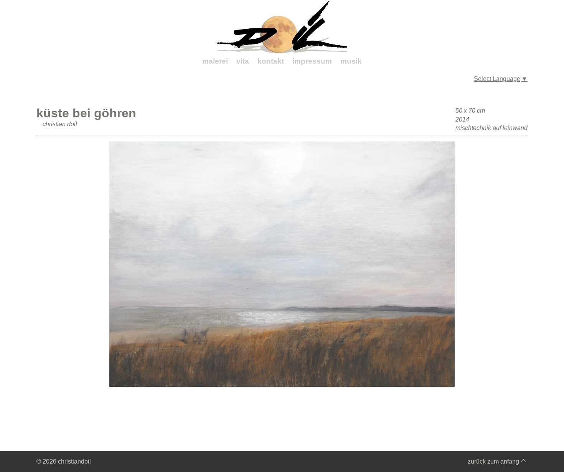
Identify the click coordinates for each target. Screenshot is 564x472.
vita (242, 61)
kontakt (270, 61)
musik (351, 61)
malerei (215, 61)
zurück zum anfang (493, 461)
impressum (312, 61)
